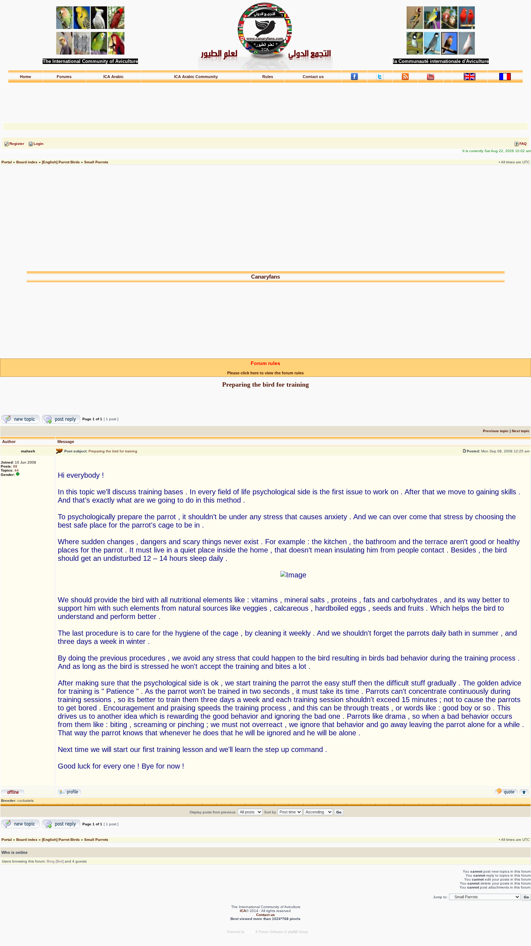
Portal (6, 162)
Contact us (313, 76)
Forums (64, 76)
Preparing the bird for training (265, 384)
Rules (267, 76)
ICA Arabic (113, 76)
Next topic (521, 431)
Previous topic (496, 431)
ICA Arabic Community (196, 76)
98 (15, 466)
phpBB (250, 932)
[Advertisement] (265, 99)
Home (25, 76)
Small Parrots (96, 162)
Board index (27, 162)
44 (16, 470)
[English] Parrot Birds (61, 162)
